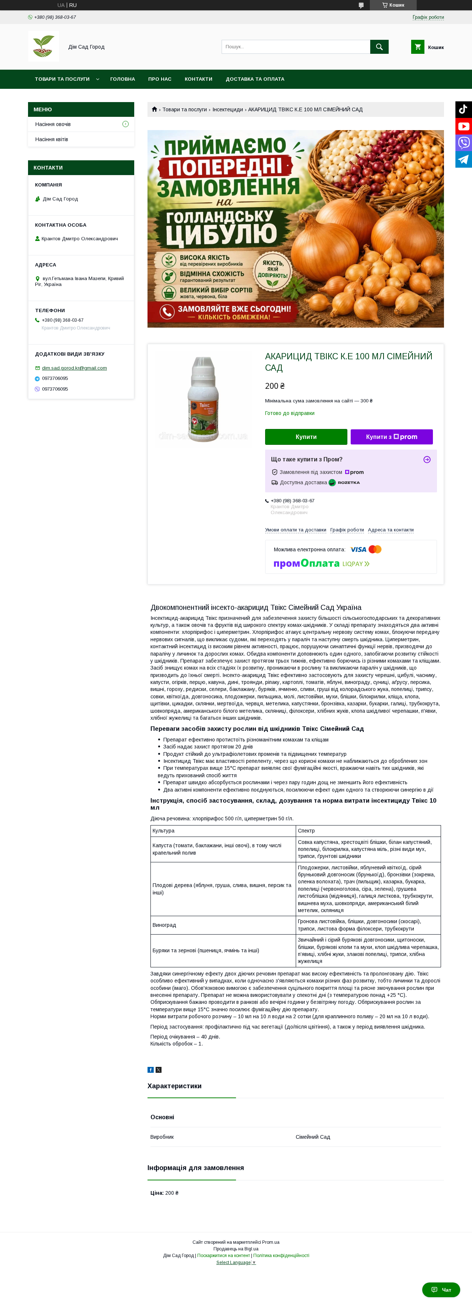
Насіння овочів (53, 124)
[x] (159, 1071)
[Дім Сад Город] (43, 60)
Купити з (379, 437)
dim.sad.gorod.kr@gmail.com (74, 368)
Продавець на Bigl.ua (236, 1249)
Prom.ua (271, 1242)
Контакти (198, 79)
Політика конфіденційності (281, 1255)
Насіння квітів (51, 139)
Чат (446, 1290)
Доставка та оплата (255, 79)
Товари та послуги (62, 79)
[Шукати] (379, 47)
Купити (306, 437)
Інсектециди (227, 109)
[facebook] (151, 1071)
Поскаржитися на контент (223, 1255)
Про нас (159, 79)
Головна (122, 79)
